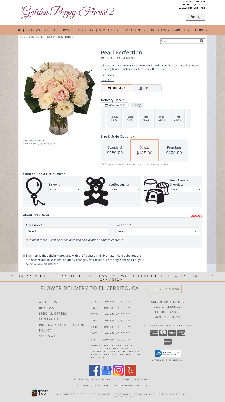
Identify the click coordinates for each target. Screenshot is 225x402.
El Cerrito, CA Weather (93, 385)
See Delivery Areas (162, 289)
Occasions (133, 30)
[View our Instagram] (118, 375)
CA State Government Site (130, 385)
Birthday (85, 30)
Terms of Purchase (173, 394)
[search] (202, 41)
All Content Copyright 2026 (77, 394)
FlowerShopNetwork (115, 394)
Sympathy (107, 30)
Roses (67, 30)
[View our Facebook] (94, 375)
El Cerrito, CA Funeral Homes (94, 379)
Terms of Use (123, 396)
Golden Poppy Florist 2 (68, 12)
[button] (195, 17)
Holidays (158, 30)
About (180, 30)
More (199, 30)
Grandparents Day (41, 30)
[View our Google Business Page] (106, 375)
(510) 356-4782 (196, 7)
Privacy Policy (145, 394)
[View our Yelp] (130, 375)
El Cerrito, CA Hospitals (134, 379)
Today (137, 105)
